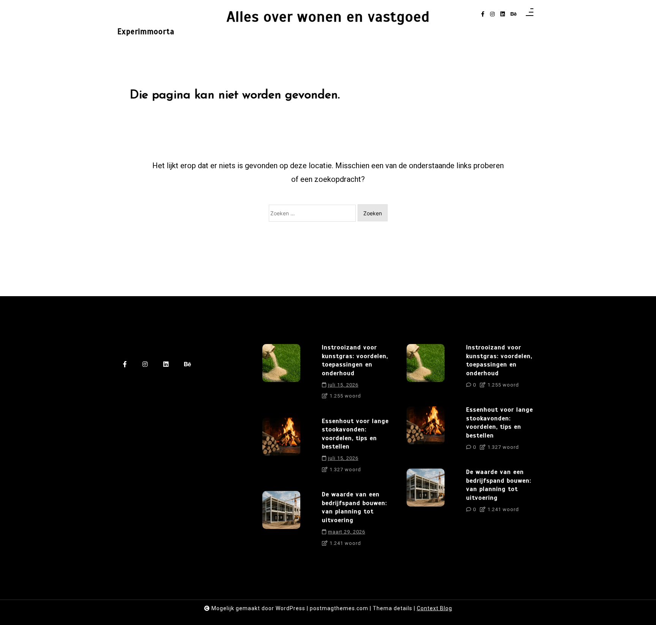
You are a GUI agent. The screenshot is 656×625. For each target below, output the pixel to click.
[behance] (514, 14)
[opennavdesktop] (529, 14)
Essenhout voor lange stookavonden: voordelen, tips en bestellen (355, 433)
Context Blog (434, 608)
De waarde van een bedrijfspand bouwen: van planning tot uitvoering (354, 507)
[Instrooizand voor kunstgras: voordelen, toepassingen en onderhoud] (281, 374)
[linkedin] (502, 14)
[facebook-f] (482, 14)
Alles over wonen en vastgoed (328, 16)
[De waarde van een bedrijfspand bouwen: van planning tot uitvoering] (281, 521)
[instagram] (492, 14)
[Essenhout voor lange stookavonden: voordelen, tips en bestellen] (281, 448)
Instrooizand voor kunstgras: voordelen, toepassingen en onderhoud (355, 360)
